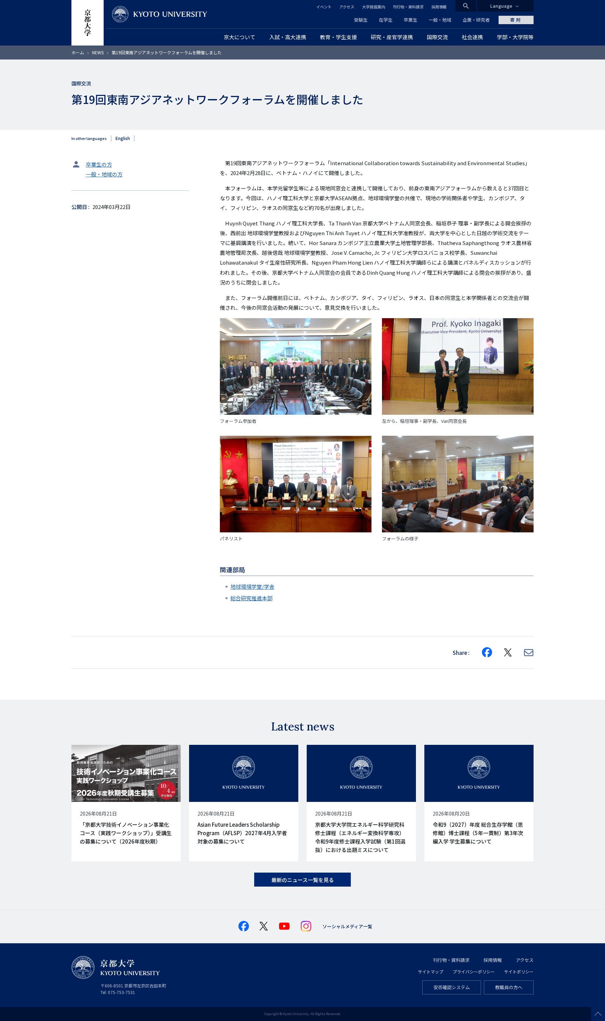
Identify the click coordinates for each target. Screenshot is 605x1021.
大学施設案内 (373, 6)
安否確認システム (451, 987)
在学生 (385, 19)
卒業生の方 (99, 164)
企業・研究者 (476, 19)
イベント (324, 6)
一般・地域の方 (104, 174)
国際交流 (81, 83)
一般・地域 (440, 19)
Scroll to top (598, 1014)
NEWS (98, 52)
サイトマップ (430, 971)
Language (501, 5)
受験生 (361, 19)
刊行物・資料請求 (408, 6)
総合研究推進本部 (251, 598)
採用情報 (439, 6)
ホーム (77, 52)
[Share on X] (508, 652)
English (123, 138)
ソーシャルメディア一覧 (347, 926)
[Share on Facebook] (487, 652)
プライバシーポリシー (474, 971)
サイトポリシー (519, 971)
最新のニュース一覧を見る (302, 879)
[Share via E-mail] (529, 652)
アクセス (346, 6)
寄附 (516, 19)
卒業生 (410, 19)
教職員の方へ (508, 987)
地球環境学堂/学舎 (252, 586)
